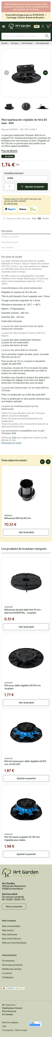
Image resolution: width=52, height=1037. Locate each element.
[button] (6, 72)
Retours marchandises (14, 942)
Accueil (4, 43)
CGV (4, 1026)
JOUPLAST (8, 607)
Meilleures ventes (11, 969)
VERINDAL (14, 129)
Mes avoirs (8, 930)
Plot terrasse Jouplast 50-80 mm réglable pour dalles (22, 838)
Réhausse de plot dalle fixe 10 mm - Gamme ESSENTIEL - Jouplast (23, 611)
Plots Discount (9, 1011)
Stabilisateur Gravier (12, 1008)
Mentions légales (10, 1022)
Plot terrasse (27, 43)
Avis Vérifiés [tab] (7, 247)
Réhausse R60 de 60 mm (17, 518)
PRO (37, 26)
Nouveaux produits (12, 964)
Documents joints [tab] (9, 242)
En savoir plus (10, 203)
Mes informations (11, 938)
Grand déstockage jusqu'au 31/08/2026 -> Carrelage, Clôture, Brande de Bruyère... (26, 16)
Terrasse (14, 43)
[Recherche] (47, 36)
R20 (14, 437)
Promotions (8, 960)
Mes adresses (9, 934)
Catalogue (7, 977)
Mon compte (9, 920)
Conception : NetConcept (14, 1030)
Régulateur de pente (11, 443)
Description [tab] (7, 231)
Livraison (7, 973)
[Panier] (48, 26)
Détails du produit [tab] (10, 236)
